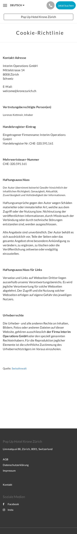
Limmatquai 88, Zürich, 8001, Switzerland (28, 449)
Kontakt (7, 484)
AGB (5, 459)
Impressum (9, 470)
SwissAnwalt (19, 368)
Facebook (13, 504)
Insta (10, 509)
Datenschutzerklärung (16, 465)
